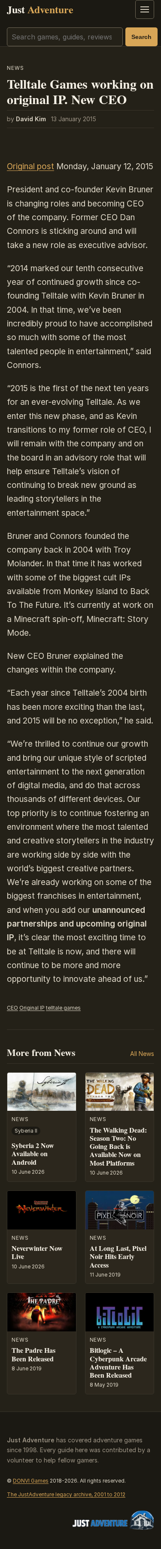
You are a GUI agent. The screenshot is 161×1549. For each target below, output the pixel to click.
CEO (12, 1008)
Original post (30, 166)
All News (142, 1053)
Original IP (32, 1008)
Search (141, 36)
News (15, 68)
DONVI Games (31, 1480)
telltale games (63, 1008)
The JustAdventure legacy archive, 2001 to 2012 (66, 1494)
